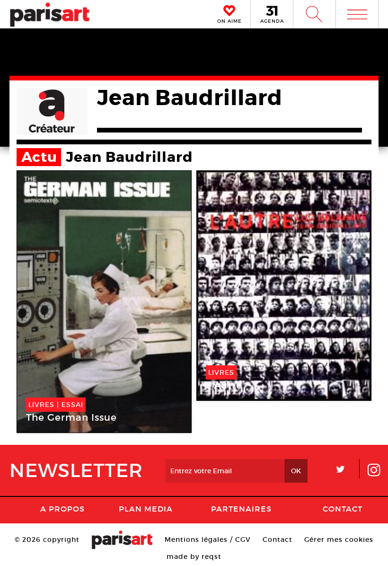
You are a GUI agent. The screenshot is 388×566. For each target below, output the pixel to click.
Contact (342, 508)
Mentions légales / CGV (208, 539)
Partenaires (241, 508)
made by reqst (194, 556)
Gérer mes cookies (338, 539)
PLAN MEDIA (146, 508)
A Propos (62, 508)
